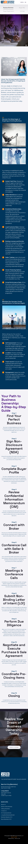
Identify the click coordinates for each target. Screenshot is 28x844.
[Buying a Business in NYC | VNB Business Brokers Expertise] (5, 774)
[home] (7, 2)
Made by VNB (14, 837)
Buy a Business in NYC (6, 819)
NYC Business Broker (6, 812)
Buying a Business (8, 7)
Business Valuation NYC (6, 817)
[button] (23, 2)
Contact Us (3, 810)
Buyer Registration (8, 11)
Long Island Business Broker (8, 815)
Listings (22, 11)
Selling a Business (5, 808)
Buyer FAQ (22, 7)
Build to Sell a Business (6, 806)
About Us (3, 804)
